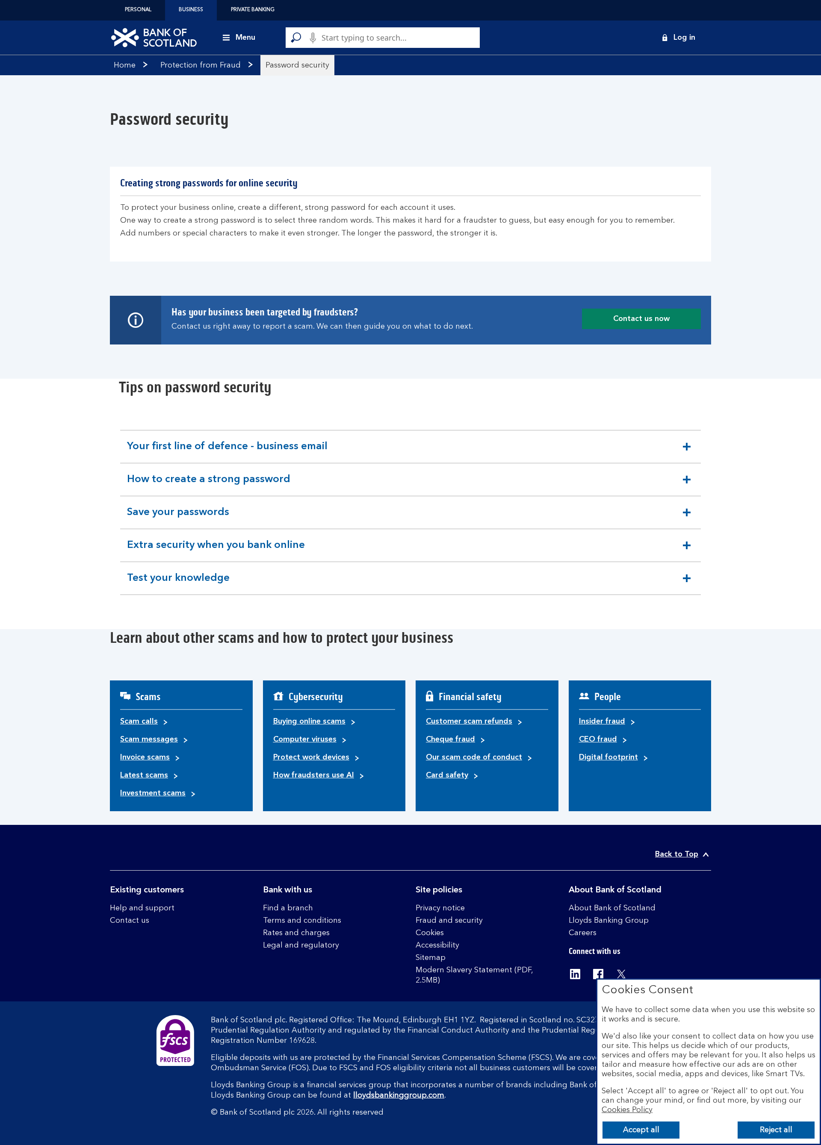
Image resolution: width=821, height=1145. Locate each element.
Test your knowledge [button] (178, 584)
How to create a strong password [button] (208, 485)
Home (125, 65)
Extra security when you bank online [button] (216, 551)
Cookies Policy (627, 1110)
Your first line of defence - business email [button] (227, 452)
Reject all (776, 1130)
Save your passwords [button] (178, 518)
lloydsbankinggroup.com (398, 1095)
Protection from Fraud (200, 65)
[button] (678, 38)
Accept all (641, 1130)
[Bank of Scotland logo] (154, 38)
